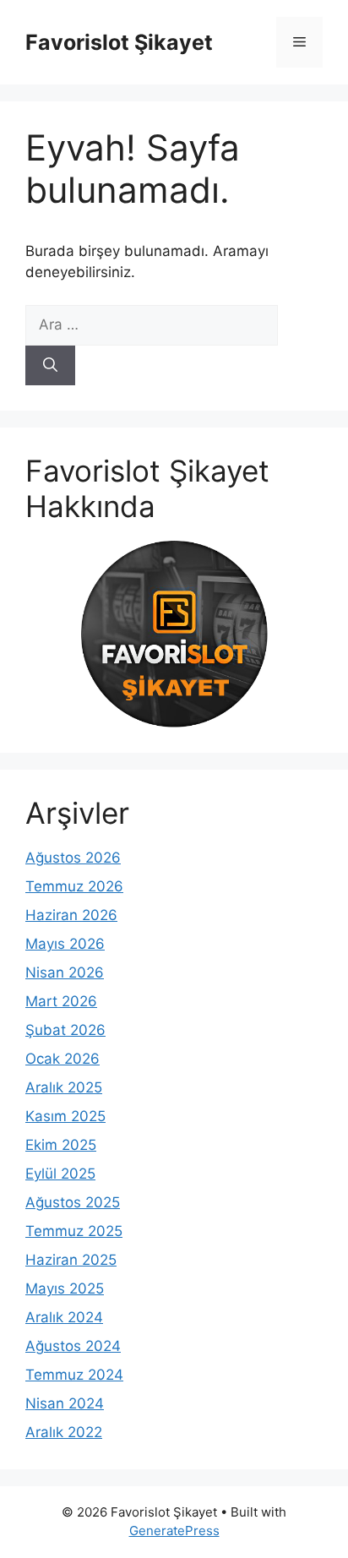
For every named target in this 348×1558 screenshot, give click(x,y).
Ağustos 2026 (73, 857)
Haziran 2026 (71, 915)
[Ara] (50, 366)
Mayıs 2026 (65, 943)
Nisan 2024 (64, 1403)
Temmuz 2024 (74, 1374)
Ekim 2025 (60, 1144)
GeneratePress (174, 1531)
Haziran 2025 (71, 1259)
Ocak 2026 (62, 1058)
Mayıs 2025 (64, 1288)
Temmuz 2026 (74, 886)
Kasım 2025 (65, 1116)
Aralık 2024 (64, 1317)
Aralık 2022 (63, 1432)
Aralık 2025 (63, 1087)
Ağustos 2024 (73, 1345)
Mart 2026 (61, 1001)
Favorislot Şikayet (119, 42)
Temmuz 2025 (73, 1231)
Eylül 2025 (60, 1173)
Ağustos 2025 (72, 1202)
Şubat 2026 (65, 1029)
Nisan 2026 (64, 972)
